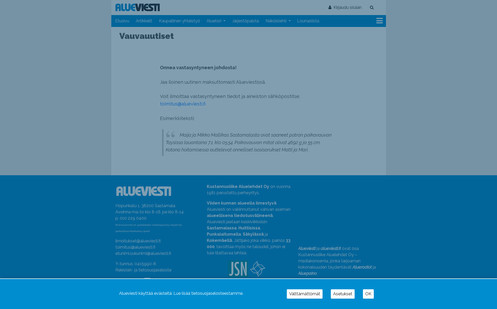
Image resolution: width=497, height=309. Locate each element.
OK (368, 293)
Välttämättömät (304, 293)
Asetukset (342, 293)
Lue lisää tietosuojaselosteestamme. (208, 293)
